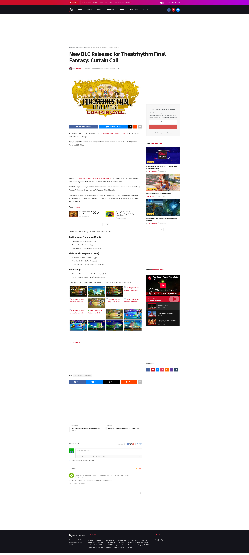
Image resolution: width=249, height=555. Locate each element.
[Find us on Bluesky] (178, 9)
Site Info (95, 2)
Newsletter (75, 2)
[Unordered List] (91, 457)
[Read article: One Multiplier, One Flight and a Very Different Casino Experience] (163, 155)
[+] (104, 456)
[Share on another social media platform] (140, 126)
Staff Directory (110, 540)
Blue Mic (100, 547)
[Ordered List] (88, 457)
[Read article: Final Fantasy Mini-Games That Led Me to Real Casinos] (163, 207)
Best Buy (92, 547)
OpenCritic (130, 542)
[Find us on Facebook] (169, 9)
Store (106, 2)
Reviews (89, 10)
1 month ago (161, 196)
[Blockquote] (93, 457)
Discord (101, 2)
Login (140, 444)
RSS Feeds (101, 542)
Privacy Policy (134, 540)
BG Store (121, 542)
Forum (145, 10)
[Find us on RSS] (167, 369)
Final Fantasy (78, 375)
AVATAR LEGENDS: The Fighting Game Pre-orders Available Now (89, 213)
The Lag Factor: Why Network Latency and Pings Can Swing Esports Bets (125, 214)
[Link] (99, 457)
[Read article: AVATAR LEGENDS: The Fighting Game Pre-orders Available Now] (73, 214)
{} (101, 456)
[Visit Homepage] (71, 10)
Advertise (144, 540)
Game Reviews (152, 189)
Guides (83, 2)
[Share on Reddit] (135, 126)
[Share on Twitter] (130, 126)
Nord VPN (146, 545)
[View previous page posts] (103, 224)
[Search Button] (163, 9)
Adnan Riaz (78, 68)
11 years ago (88, 68)
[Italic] (80, 457)
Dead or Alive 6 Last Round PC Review (158, 193)
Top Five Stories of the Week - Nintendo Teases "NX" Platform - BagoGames (102, 475)
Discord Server (111, 542)
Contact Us (99, 540)
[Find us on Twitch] (171, 369)
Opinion (100, 10)
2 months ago (85, 216)
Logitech (122, 545)
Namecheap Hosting (134, 545)
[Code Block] (96, 457)
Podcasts (110, 10)
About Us (90, 540)
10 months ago (121, 218)
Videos (121, 10)
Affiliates (127, 2)
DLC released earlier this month (95, 178)
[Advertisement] (124, 30)
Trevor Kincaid (152, 171)
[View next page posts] (107, 224)
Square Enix (76, 342)
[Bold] (77, 457)
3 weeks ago (162, 171)
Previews (88, 2)
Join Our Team (122, 540)
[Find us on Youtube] (173, 9)
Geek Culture (133, 10)
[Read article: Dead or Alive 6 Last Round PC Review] (163, 182)
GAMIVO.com (101, 545)
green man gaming (119, 2)
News (80, 10)
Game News (97, 68)
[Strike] (85, 457)
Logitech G (111, 2)
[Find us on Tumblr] (176, 369)
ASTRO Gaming (112, 545)
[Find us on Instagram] (162, 369)
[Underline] (83, 457)
